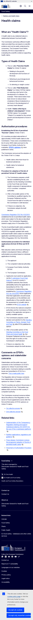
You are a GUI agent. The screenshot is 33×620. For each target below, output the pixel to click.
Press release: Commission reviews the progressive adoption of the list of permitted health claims (18, 442)
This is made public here (16, 373)
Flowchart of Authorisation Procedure (18, 448)
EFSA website (21, 304)
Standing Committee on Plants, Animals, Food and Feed (19, 322)
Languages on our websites (10, 567)
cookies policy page (14, 596)
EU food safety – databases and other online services (16, 535)
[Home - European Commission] (5, 6)
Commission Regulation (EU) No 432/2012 (15, 214)
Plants (3, 526)
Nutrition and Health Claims (11, 16)
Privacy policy (6, 575)
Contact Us (5, 494)
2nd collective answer (13, 412)
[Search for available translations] (22, 147)
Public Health (5, 530)
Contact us (5, 560)
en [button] (21, 6)
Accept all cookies (15, 610)
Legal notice (5, 578)
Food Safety (5, 523)
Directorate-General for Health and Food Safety (14, 505)
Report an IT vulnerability (9, 564)
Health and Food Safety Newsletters (12, 481)
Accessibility (5, 582)
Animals (4, 519)
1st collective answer (13, 408)
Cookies (4, 571)
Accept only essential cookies (19, 615)
